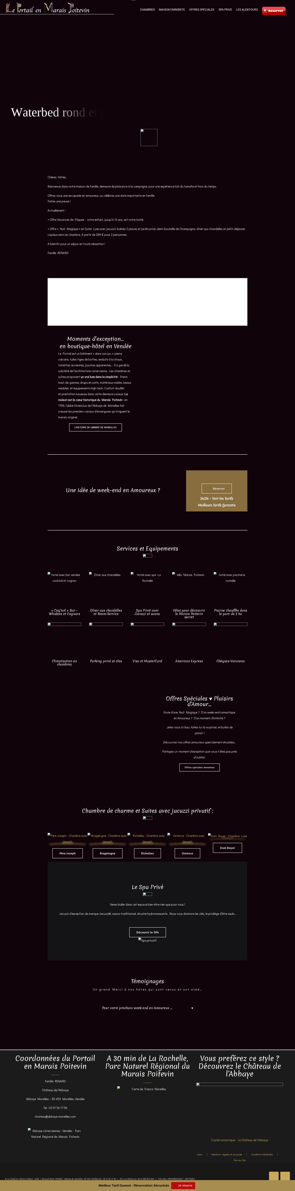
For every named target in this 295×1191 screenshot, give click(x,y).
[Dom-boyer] (227, 836)
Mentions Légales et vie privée (227, 1154)
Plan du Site (240, 1160)
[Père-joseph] (68, 836)
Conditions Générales (262, 1154)
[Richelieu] (147, 836)
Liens (199, 1154)
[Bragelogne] (108, 836)
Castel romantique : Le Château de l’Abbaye (239, 1140)
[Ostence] (187, 836)
